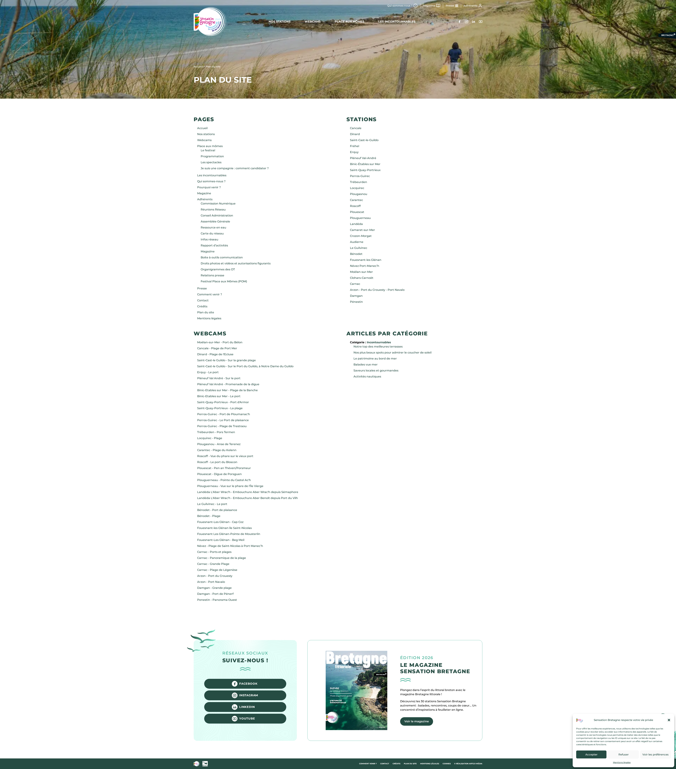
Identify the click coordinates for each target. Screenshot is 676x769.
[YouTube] (480, 21)
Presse (450, 5)
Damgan (356, 295)
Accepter (591, 754)
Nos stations (279, 21)
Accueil (202, 128)
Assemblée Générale (215, 221)
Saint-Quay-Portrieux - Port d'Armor (223, 402)
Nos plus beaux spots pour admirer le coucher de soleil (392, 352)
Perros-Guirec (360, 176)
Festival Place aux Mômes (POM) (224, 281)
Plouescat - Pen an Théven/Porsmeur (224, 468)
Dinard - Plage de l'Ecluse (215, 354)
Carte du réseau (212, 233)
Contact (203, 300)
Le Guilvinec (358, 248)
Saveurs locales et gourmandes (375, 370)
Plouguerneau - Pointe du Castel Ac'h (224, 480)
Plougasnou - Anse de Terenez (218, 444)
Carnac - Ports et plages (214, 552)
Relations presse (212, 275)
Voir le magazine (416, 721)
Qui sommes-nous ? (399, 5)
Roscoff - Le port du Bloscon (217, 462)
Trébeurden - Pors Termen (216, 432)
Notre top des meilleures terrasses (378, 346)
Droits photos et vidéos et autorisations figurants (236, 263)
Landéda (356, 224)
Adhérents (470, 5)
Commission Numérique (218, 203)
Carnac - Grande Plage (213, 564)
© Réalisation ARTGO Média (468, 763)
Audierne (356, 242)
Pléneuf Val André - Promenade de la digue (228, 384)
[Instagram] (466, 21)
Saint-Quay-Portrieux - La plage (220, 408)
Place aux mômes (349, 21)
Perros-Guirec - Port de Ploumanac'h (223, 414)
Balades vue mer (365, 364)
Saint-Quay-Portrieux (365, 170)
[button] (669, 720)
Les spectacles (211, 162)
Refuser (623, 754)
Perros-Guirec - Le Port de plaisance (223, 420)
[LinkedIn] (473, 21)
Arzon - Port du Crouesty (214, 576)
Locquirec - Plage (209, 438)
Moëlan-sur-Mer (361, 272)
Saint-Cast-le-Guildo (364, 140)
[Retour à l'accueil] (210, 21)
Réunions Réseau (213, 209)
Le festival (208, 150)
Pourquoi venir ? (209, 187)
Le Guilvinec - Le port (212, 504)
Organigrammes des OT (218, 269)
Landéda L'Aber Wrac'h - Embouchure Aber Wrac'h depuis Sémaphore (247, 492)
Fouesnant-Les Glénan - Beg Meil (220, 540)
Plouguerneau (360, 218)
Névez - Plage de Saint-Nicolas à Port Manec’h (230, 546)
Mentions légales (622, 762)
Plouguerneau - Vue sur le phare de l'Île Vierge (230, 486)
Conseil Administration (217, 215)
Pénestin (356, 301)
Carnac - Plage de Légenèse (217, 570)
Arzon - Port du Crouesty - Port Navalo (377, 290)
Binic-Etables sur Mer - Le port (218, 396)
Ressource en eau (213, 227)
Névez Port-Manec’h (364, 266)
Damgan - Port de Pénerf (215, 594)
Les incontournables (396, 21)
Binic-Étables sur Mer (365, 164)
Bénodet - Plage (208, 516)
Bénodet (356, 254)
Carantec (356, 200)
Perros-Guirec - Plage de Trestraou (222, 426)
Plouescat (357, 212)
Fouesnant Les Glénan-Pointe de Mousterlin (228, 534)
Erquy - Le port (208, 372)
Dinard (355, 134)
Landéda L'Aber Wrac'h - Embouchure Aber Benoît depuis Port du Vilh (247, 498)
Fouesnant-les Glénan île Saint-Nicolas (224, 528)
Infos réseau (209, 239)
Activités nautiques (367, 376)
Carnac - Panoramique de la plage (221, 558)
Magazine (429, 5)
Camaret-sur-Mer (362, 230)
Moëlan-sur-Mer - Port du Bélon (219, 342)
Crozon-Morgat (361, 236)
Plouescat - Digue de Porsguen (219, 474)
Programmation (212, 156)
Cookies (447, 763)
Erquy (354, 152)
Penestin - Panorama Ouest (217, 599)
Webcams (313, 21)
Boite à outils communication (222, 257)
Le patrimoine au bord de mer (375, 358)
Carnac (355, 284)
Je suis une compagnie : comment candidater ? (235, 168)
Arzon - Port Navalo (211, 582)
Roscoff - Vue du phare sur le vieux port (225, 456)
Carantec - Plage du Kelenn (216, 450)
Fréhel (354, 146)
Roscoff (355, 206)
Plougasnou (358, 194)
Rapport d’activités (214, 245)
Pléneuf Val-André (363, 158)
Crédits (202, 306)
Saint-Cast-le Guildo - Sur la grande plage (226, 360)
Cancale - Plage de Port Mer (217, 348)
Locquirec (357, 188)
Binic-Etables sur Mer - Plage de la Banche (227, 390)
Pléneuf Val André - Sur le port (218, 378)
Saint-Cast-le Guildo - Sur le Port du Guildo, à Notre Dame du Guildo (245, 366)
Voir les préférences (655, 754)
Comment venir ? (209, 294)
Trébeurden (358, 182)
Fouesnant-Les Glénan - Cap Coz (220, 522)
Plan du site (205, 312)
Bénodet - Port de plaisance (217, 510)
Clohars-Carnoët (361, 278)
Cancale (355, 128)
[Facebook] (459, 21)
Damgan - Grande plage (214, 588)
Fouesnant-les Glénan (365, 260)
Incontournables (379, 342)
